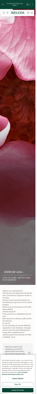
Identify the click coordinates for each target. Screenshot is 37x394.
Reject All (18, 384)
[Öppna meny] (32, 13)
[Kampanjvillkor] (26, 4)
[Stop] (3, 4)
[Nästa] (33, 4)
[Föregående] (30, 4)
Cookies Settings (17, 378)
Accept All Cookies (18, 390)
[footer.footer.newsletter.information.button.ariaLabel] (29, 353)
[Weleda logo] (17, 13)
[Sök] (3, 13)
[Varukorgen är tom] (28, 13)
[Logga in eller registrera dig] (7, 13)
